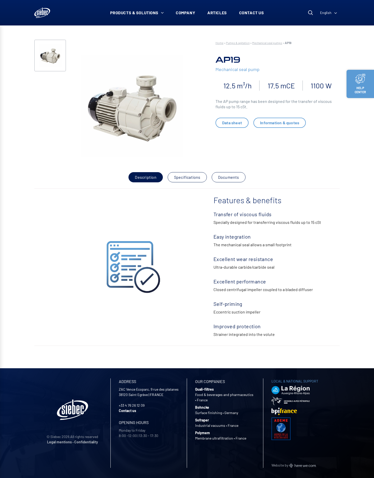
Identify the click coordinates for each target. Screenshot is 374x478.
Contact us (251, 12)
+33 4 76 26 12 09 (132, 405)
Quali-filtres (204, 389)
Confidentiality (86, 442)
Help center (360, 90)
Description (145, 177)
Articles (217, 12)
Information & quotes (279, 122)
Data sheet (232, 122)
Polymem (202, 433)
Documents (228, 177)
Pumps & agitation (238, 43)
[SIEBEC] (42, 12)
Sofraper (202, 420)
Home (219, 43)
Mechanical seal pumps (267, 43)
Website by (280, 465)
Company (185, 12)
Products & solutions (134, 12)
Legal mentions (59, 442)
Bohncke (202, 407)
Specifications (187, 177)
